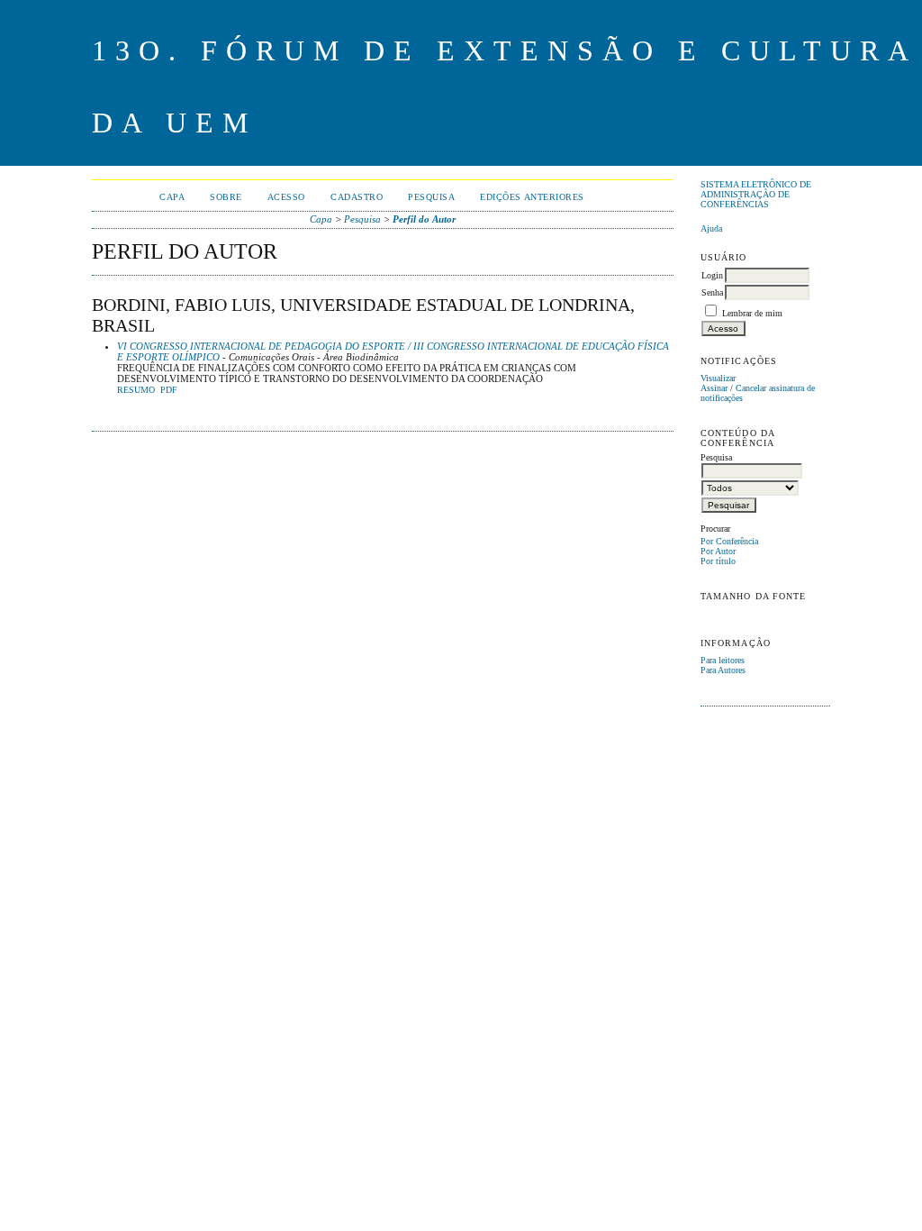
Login (712, 275)
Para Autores (723, 670)
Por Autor (718, 551)
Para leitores (723, 660)
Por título (718, 561)
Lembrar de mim (752, 313)
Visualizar (718, 378)
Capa (172, 197)
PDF (168, 390)
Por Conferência (729, 541)
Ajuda (711, 228)
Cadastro (356, 197)
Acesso (286, 197)
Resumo (136, 390)
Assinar (714, 388)
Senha (712, 292)
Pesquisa (431, 197)
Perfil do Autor (424, 219)
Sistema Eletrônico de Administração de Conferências (756, 194)
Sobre (226, 197)
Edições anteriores (531, 197)
